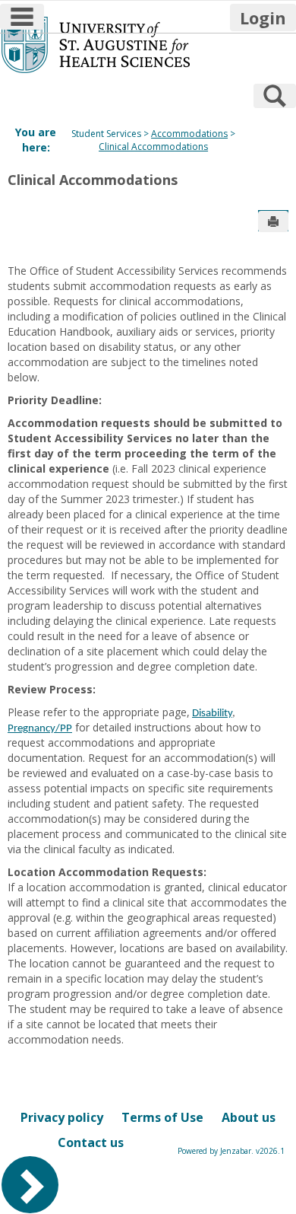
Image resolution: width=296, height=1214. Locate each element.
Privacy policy (61, 1117)
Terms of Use (162, 1117)
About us (249, 1117)
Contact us (91, 1142)
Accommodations (189, 133)
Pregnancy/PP (40, 728)
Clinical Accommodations (153, 146)
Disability (212, 713)
